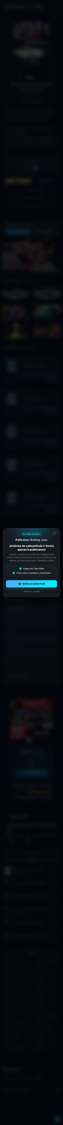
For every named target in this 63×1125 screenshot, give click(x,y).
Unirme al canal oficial (33, 583)
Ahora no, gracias (32, 591)
